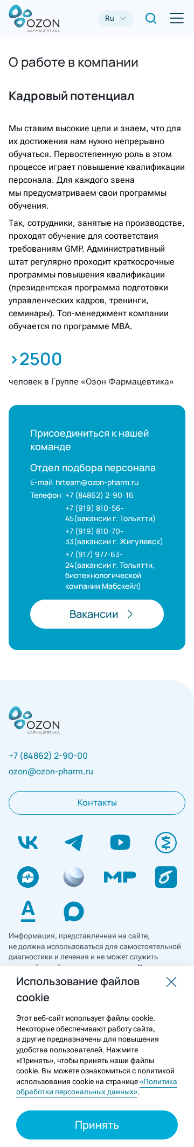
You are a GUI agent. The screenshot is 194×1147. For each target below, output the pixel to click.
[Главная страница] (26, 18)
